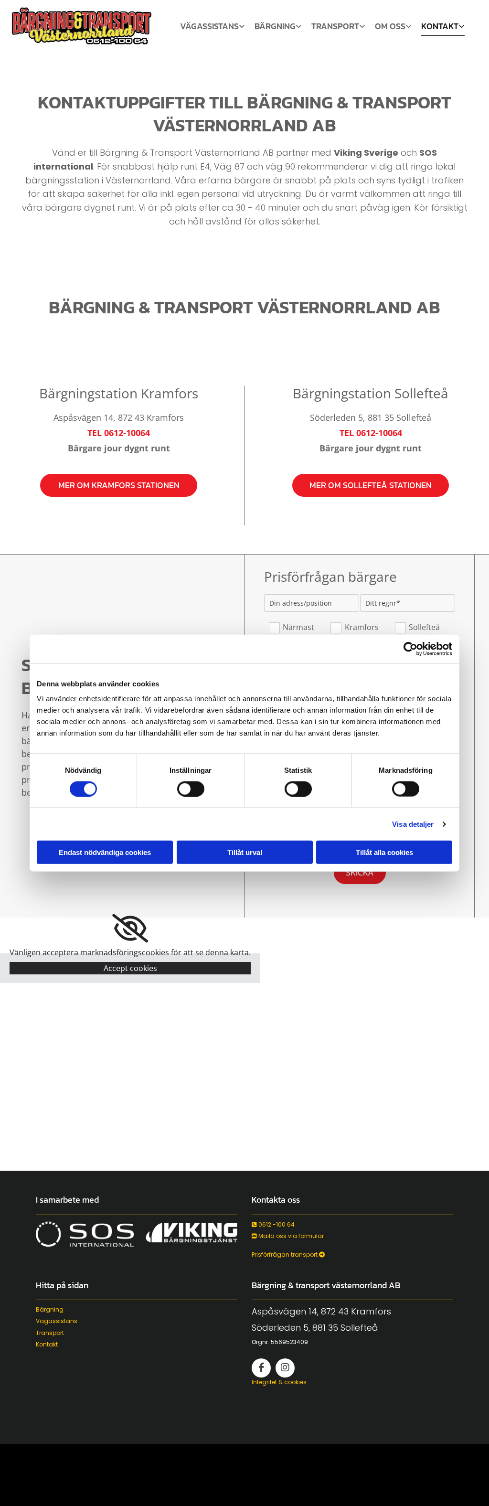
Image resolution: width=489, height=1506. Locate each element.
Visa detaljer (413, 824)
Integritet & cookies (279, 1382)
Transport (335, 27)
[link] (212, 29)
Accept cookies (130, 968)
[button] (119, 485)
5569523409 (289, 1342)
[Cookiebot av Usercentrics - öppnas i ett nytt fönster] (410, 648)
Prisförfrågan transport (288, 1254)
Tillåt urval (244, 852)
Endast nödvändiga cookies (105, 852)
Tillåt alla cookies (384, 852)
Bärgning (275, 27)
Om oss (390, 27)
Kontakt (439, 27)
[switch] (190, 788)
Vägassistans (209, 27)
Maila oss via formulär (288, 1236)
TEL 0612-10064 (118, 432)
